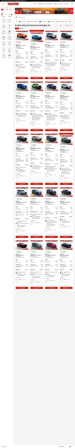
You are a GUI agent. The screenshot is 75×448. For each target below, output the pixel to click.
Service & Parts (49, 4)
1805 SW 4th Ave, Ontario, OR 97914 (65, 0)
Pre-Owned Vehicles (41, 3)
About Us (66, 3)
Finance (55, 3)
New (34, 3)
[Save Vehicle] (27, 42)
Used (10, 7)
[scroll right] (72, 22)
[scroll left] (16, 22)
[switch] (3, 8)
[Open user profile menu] (73, 0)
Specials (60, 3)
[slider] (1, 14)
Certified (6, 7)
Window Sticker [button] (22, 78)
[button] (72, 4)
